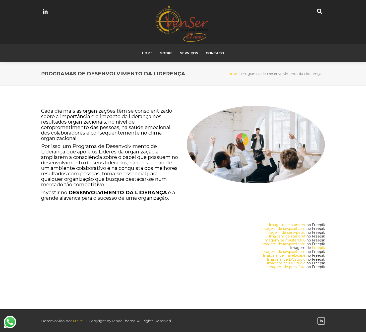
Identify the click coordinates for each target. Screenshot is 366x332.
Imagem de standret (287, 225)
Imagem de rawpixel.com (283, 228)
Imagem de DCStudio (286, 259)
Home (147, 53)
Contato (215, 53)
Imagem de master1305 (284, 240)
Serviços (189, 53)
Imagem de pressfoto (286, 267)
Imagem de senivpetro (285, 232)
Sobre (166, 53)
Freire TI (80, 321)
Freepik (318, 247)
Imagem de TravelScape (284, 255)
